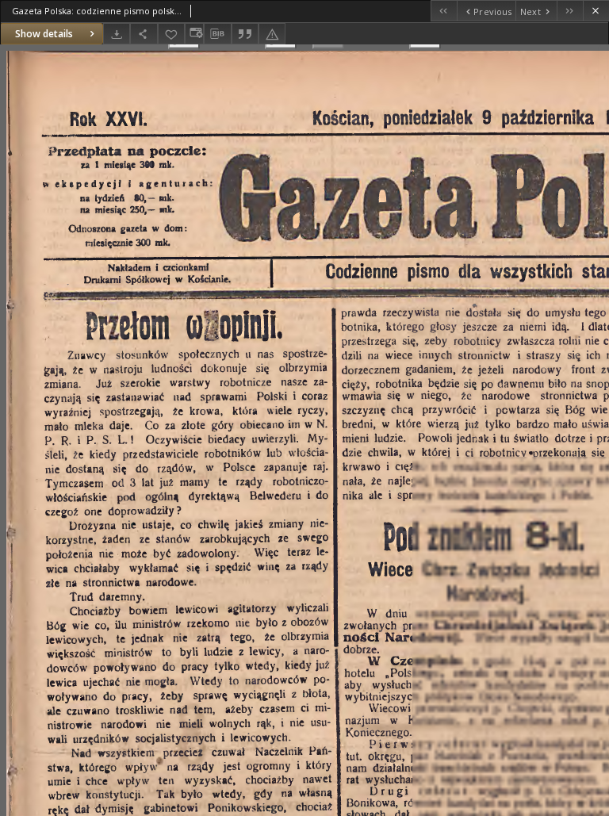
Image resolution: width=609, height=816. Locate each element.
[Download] (116, 33)
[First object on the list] (444, 10)
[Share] (143, 33)
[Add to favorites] (171, 33)
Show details (44, 33)
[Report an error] (272, 33)
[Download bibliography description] (217, 34)
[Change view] (194, 33)
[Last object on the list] (570, 10)
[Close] (596, 10)
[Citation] (245, 33)
